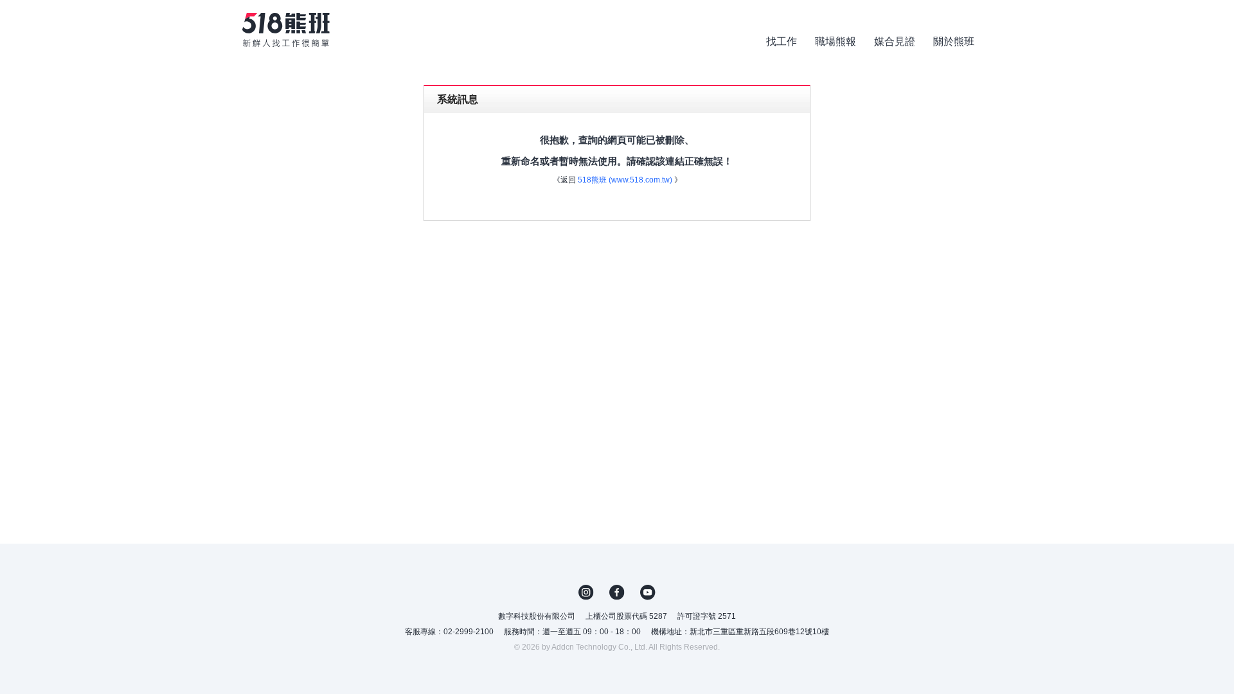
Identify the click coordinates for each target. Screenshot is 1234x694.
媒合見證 (894, 42)
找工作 (781, 42)
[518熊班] (286, 30)
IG (586, 592)
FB (617, 592)
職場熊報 (835, 42)
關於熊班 (953, 42)
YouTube (648, 592)
